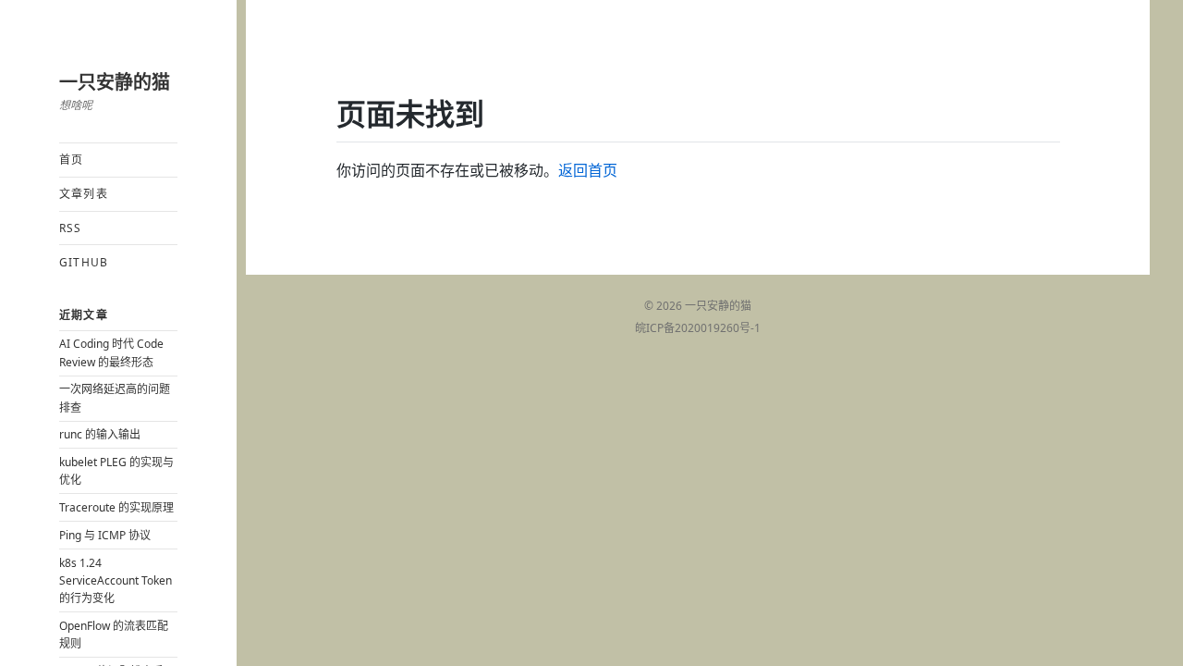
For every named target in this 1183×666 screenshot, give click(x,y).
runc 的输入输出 (99, 434)
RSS (70, 228)
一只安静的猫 (114, 81)
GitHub (83, 262)
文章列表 (83, 194)
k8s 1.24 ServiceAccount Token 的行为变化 (115, 580)
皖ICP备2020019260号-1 (698, 328)
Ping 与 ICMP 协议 (105, 535)
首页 (71, 159)
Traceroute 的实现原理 (116, 507)
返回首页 (587, 170)
